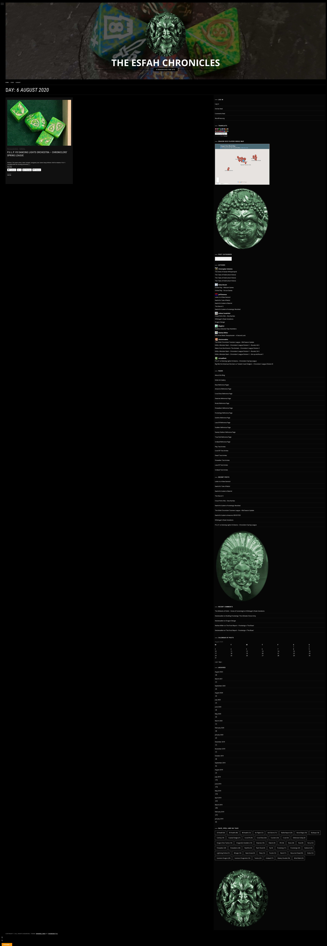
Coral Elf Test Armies (221, 451)
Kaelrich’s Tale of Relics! (222, 300)
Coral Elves (262, 838)
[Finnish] (222, 129)
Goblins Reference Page (222, 418)
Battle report (286, 833)
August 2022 (219, 672)
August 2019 (219, 770)
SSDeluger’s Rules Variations (224, 319)
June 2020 (218, 707)
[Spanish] (226, 131)
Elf (282, 843)
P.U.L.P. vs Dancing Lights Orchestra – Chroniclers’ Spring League (236, 361)
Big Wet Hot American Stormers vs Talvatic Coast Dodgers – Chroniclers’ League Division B (244, 364)
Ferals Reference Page (222, 403)
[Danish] (215, 129)
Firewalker (221, 848)
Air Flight (259, 833)
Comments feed (220, 114)
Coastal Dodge (234, 838)
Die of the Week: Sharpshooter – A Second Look (230, 335)
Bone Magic (302, 833)
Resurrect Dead (296, 853)
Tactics (258, 858)
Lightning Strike (223, 853)
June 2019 (218, 784)
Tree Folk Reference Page (223, 437)
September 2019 (220, 763)
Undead (269, 858)
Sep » (220, 662)
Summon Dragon (223, 858)
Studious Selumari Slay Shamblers (226, 329)
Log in (217, 104)
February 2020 (219, 728)
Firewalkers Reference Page (224, 408)
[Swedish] (227, 131)
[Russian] (222, 131)
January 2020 (219, 735)
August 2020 (219, 693)
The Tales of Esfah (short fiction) (225, 275)
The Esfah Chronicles (165, 62)
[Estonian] (221, 129)
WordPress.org (220, 118)
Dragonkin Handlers (244, 843)
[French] (224, 129)
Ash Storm (272, 833)
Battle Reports (12, 148)
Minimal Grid (40, 933)
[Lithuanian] (217, 131)
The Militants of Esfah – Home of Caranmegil (229, 611)
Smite (310, 853)
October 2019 (219, 756)
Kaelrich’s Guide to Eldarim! (223, 303)
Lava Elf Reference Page (222, 422)
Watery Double (284, 858)
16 (309, 651)
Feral (300, 843)
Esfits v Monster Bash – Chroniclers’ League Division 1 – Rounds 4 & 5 (237, 345)
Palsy (262, 853)
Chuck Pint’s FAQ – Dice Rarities (225, 316)
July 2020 (218, 700)
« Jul (216, 662)
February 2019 (219, 812)
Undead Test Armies (221, 470)
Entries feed (219, 109)
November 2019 (220, 749)
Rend (283, 853)
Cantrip (220, 838)
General (22, 148)
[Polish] (221, 131)
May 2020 (218, 714)
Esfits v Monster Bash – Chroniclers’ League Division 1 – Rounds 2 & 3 (237, 351)
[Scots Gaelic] (224, 131)
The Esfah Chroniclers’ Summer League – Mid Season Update (234, 342)
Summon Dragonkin (242, 858)
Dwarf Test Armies (221, 455)
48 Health (246, 833)
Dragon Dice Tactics (224, 843)
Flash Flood (260, 848)
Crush (286, 838)
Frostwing (281, 848)
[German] (226, 129)
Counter (275, 838)
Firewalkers (235, 848)
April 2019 (218, 798)
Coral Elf (249, 838)
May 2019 (218, 791)
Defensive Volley (299, 838)
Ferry (310, 843)
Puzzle (272, 853)
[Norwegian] (219, 131)
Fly (271, 848)
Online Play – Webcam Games (224, 287)
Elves (291, 843)
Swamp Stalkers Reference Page (225, 432)
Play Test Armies (220, 447)
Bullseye (315, 833)
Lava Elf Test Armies (221, 465)
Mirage (237, 853)
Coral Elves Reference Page (223, 394)
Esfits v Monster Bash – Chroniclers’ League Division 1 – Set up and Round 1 (239, 354)
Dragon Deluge (220, 322)
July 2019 (218, 777)
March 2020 (218, 721)
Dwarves (260, 843)
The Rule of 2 (219, 306)
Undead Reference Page (222, 442)
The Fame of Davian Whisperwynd (226, 272)
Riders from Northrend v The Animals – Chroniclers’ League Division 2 (237, 348)
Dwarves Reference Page (223, 398)
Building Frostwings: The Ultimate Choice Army (241, 616)
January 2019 (219, 819)
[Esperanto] (219, 129)
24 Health (221, 833)
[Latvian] (215, 131)
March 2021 (218, 679)
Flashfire (248, 848)
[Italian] (227, 129)
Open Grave (250, 853)
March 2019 (218, 805)
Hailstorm (308, 848)
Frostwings (295, 848)
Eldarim (272, 843)
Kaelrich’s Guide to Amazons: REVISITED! (228, 515)
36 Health (233, 833)
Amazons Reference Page (223, 389)
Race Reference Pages (222, 385)
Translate (225, 135)
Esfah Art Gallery (220, 380)
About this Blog (220, 375)
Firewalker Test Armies (222, 460)
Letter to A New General (222, 297)
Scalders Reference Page (223, 427)
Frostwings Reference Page (223, 413)
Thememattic (53, 933)
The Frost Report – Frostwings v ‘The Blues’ (240, 625)
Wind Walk (298, 858)
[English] (217, 129)
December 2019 (220, 742)
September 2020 (220, 686)
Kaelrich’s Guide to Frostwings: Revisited (227, 309)
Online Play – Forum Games (223, 290)
